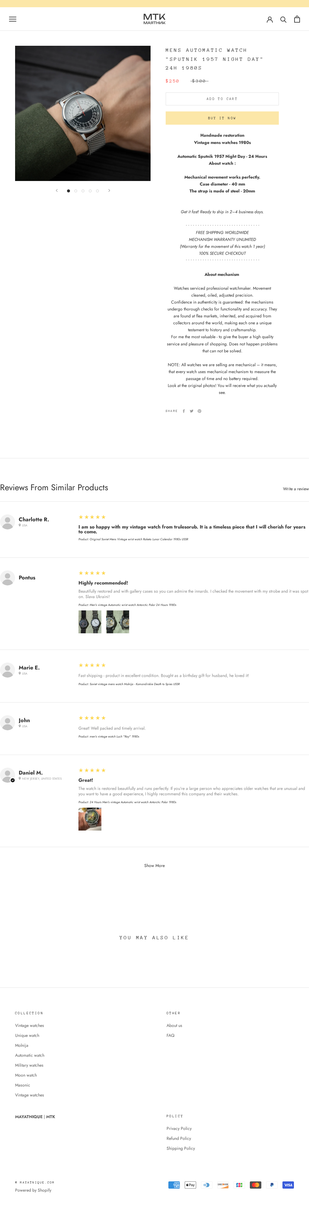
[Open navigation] (12, 18)
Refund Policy (179, 1138)
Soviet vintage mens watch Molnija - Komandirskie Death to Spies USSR (135, 684)
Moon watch (26, 1075)
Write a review (296, 489)
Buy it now (222, 118)
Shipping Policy (181, 1148)
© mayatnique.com (35, 1182)
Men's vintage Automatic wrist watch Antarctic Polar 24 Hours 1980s (133, 605)
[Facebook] (184, 411)
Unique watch (27, 1035)
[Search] (283, 19)
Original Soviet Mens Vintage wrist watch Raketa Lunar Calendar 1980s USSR (139, 539)
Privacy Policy (179, 1128)
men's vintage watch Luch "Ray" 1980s (114, 736)
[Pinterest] (199, 411)
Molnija (21, 1045)
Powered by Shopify (33, 1190)
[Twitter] (191, 411)
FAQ (170, 1035)
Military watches (29, 1065)
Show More (154, 865)
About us (174, 1025)
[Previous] (57, 190)
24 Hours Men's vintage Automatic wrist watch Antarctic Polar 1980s (133, 802)
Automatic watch (29, 1055)
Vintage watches (29, 1025)
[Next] (109, 190)
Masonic (22, 1085)
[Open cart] (297, 19)
